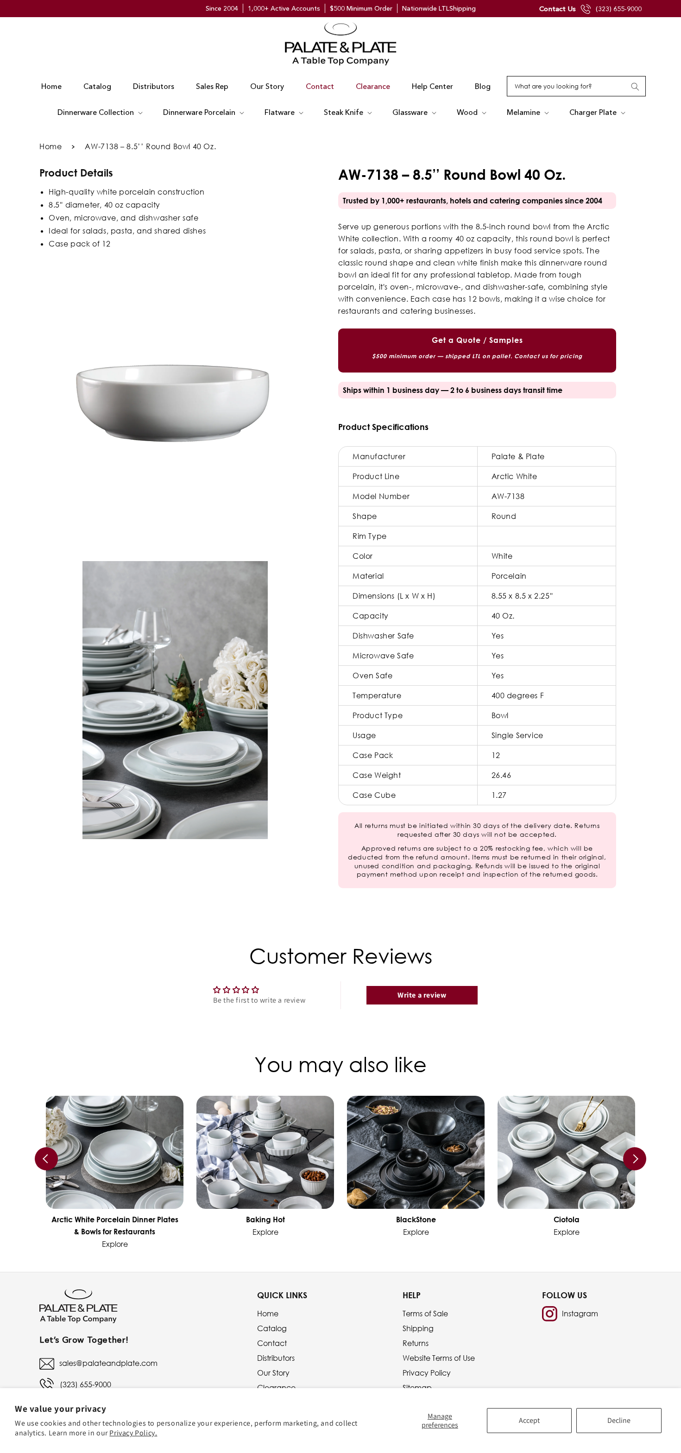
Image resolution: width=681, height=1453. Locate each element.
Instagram (580, 1313)
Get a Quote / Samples (477, 347)
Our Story (273, 1372)
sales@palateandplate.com (108, 1363)
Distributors (276, 1358)
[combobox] (576, 86)
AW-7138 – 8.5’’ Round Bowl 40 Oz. (150, 146)
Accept (529, 1420)
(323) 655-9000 (619, 9)
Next (634, 1158)
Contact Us (557, 8)
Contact (272, 1343)
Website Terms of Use (439, 1358)
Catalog (272, 1328)
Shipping (418, 1328)
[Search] (635, 86)
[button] (99, 112)
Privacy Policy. (133, 1433)
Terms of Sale (425, 1313)
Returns (416, 1343)
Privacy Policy (427, 1372)
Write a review (421, 995)
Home (50, 146)
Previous (46, 1158)
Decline (619, 1420)
